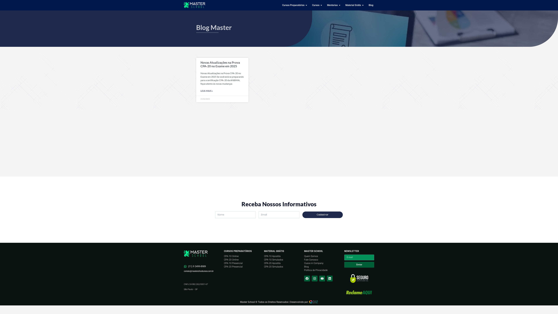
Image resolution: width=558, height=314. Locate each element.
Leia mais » (207, 90)
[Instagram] (315, 278)
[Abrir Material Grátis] (363, 5)
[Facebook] (307, 278)
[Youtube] (322, 278)
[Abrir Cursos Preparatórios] (306, 5)
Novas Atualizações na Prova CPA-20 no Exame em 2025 (220, 64)
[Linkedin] (330, 278)
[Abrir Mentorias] (339, 5)
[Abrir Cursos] (321, 5)
